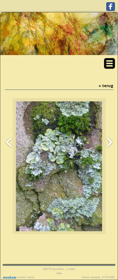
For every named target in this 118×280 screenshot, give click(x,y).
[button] (109, 63)
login (59, 273)
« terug (106, 85)
